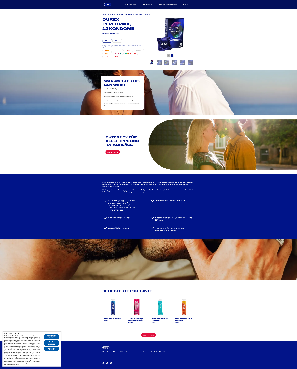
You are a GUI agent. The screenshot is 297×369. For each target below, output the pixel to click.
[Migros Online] (118, 50)
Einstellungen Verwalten (51, 348)
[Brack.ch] (128, 50)
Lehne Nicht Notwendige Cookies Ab (51, 343)
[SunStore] (130, 53)
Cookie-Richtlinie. (20, 361)
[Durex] (107, 4)
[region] (31, 349)
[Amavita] (118, 53)
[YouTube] (111, 363)
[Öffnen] (191, 4)
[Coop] (107, 50)
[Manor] (139, 50)
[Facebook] (103, 363)
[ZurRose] (107, 57)
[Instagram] (107, 363)
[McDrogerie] (118, 57)
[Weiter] (172, 55)
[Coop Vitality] (107, 53)
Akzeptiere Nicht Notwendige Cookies (51, 337)
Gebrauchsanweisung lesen (110, 33)
